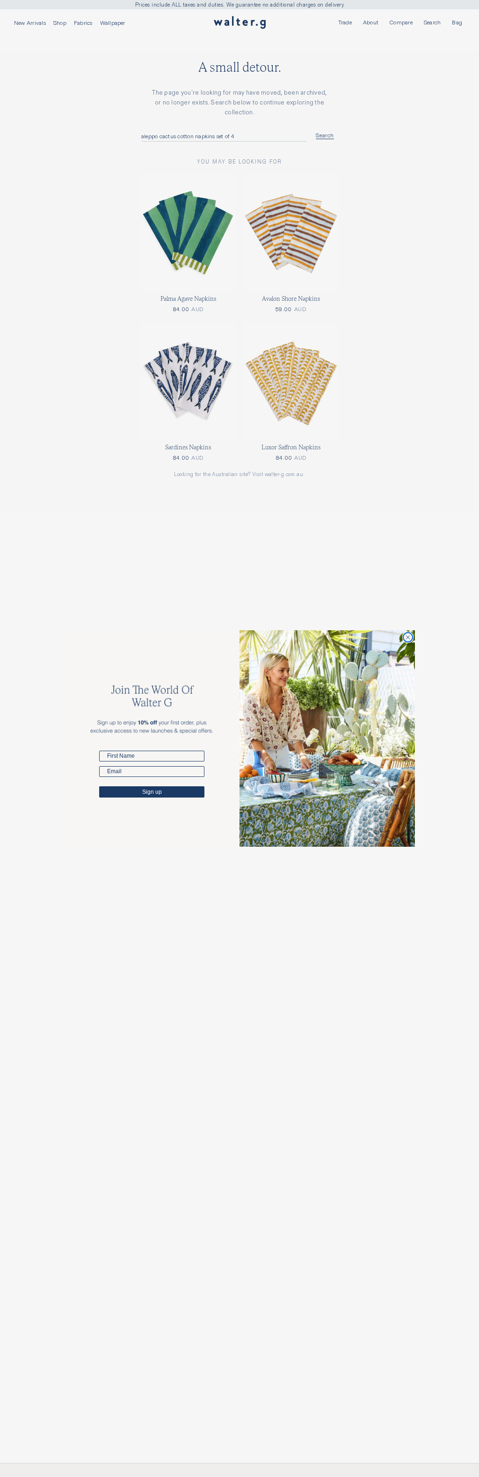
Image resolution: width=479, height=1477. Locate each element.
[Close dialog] (408, 637)
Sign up (152, 792)
